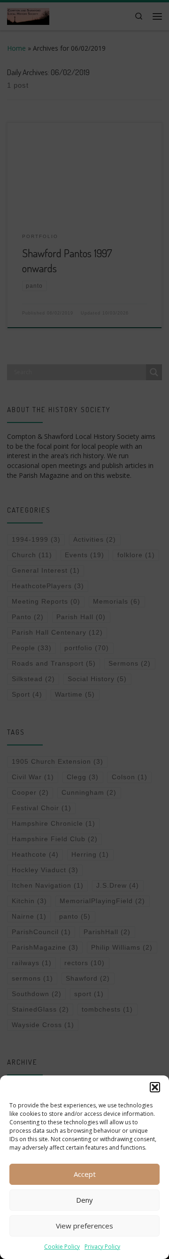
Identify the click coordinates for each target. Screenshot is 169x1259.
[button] (155, 1087)
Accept (85, 1174)
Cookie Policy (62, 1247)
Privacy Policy (102, 1247)
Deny (84, 1200)
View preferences (84, 1225)
